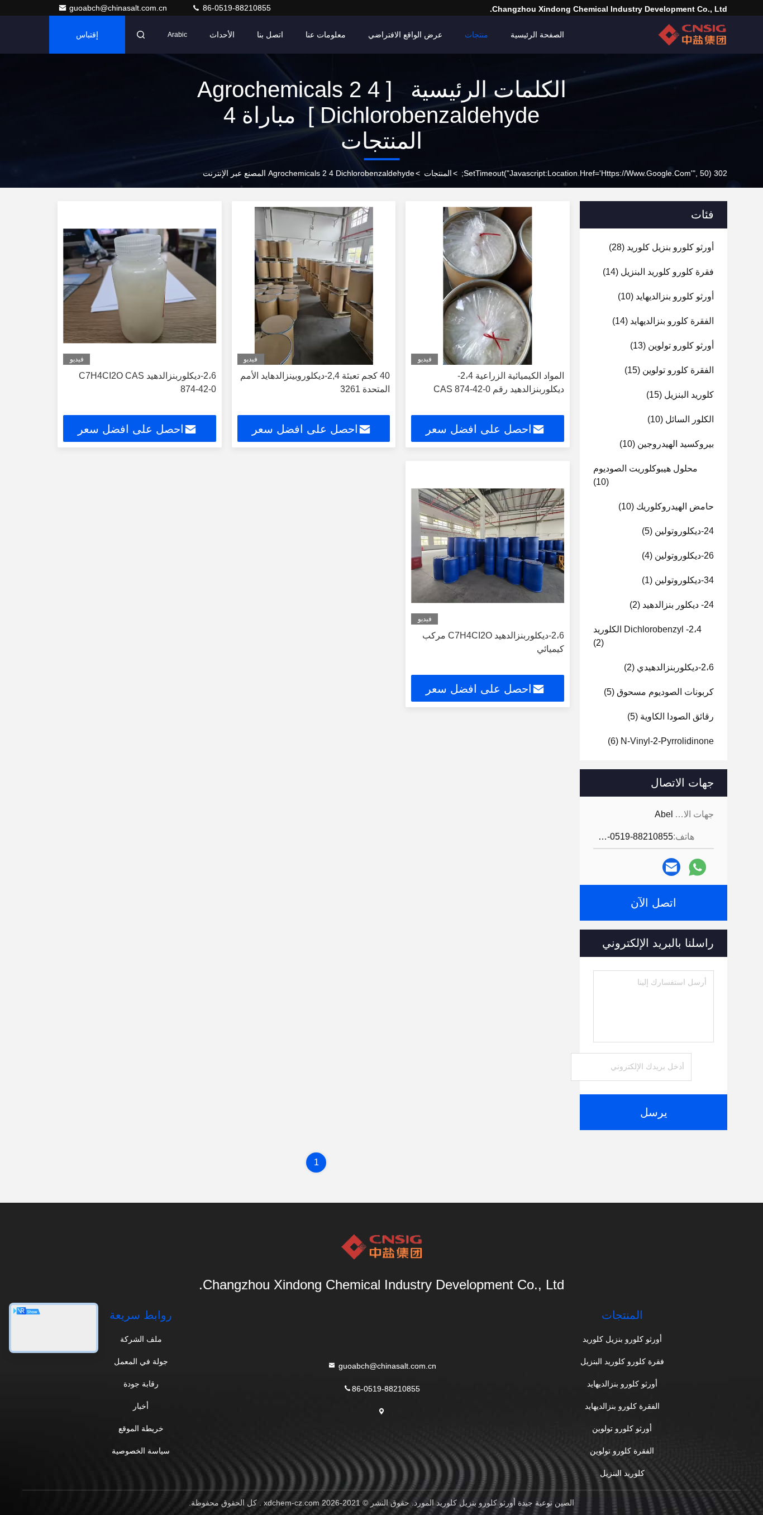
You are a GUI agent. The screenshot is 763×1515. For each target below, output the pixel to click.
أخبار (141, 1406)
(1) (678, 580)
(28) (661, 247)
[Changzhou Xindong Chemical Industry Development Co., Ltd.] (692, 34)
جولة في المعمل (141, 1361)
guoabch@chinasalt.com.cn (119, 7)
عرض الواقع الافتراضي (405, 34)
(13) (672, 345)
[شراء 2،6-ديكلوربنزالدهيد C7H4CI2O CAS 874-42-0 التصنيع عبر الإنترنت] (139, 286)
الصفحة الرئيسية (537, 34)
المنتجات (438, 173)
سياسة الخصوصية (141, 1450)
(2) (672, 604)
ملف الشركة (141, 1339)
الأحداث (222, 34)
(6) (661, 741)
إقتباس (87, 34)
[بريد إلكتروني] (671, 867)
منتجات (476, 34)
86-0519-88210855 (236, 7)
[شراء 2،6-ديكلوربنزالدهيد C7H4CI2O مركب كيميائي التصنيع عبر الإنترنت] (487, 545)
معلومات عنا (326, 34)
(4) (678, 555)
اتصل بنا (270, 34)
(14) (658, 272)
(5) (678, 531)
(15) (669, 370)
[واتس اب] (697, 867)
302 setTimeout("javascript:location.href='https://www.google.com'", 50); (594, 173)
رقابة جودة (141, 1383)
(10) (666, 296)
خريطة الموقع (141, 1428)
